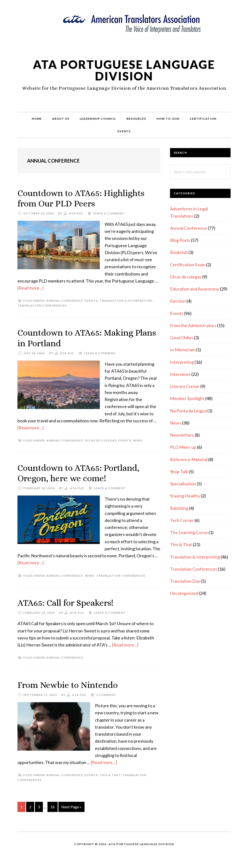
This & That (110, 775)
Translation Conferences (41, 305)
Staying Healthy (185, 495)
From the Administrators (193, 325)
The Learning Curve (189, 532)
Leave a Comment (109, 213)
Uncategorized (184, 593)
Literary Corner (185, 386)
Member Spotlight (187, 398)
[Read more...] (30, 288)
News (138, 440)
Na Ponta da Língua (188, 410)
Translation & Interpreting (126, 300)
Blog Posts (180, 240)
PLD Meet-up (183, 447)
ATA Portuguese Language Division (124, 70)
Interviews (180, 374)
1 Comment (106, 695)
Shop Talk (179, 471)
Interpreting (182, 362)
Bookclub (179, 252)
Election (178, 301)
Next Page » (71, 808)
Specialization (183, 483)
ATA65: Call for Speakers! (65, 603)
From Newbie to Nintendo (67, 685)
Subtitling (179, 508)
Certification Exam (187, 264)
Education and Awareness (194, 288)
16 (54, 806)
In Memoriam (182, 349)
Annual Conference (64, 300)
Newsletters (182, 435)
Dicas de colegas (100, 440)
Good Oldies (181, 337)
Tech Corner (182, 520)
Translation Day (185, 581)
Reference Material (189, 459)
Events (91, 300)
